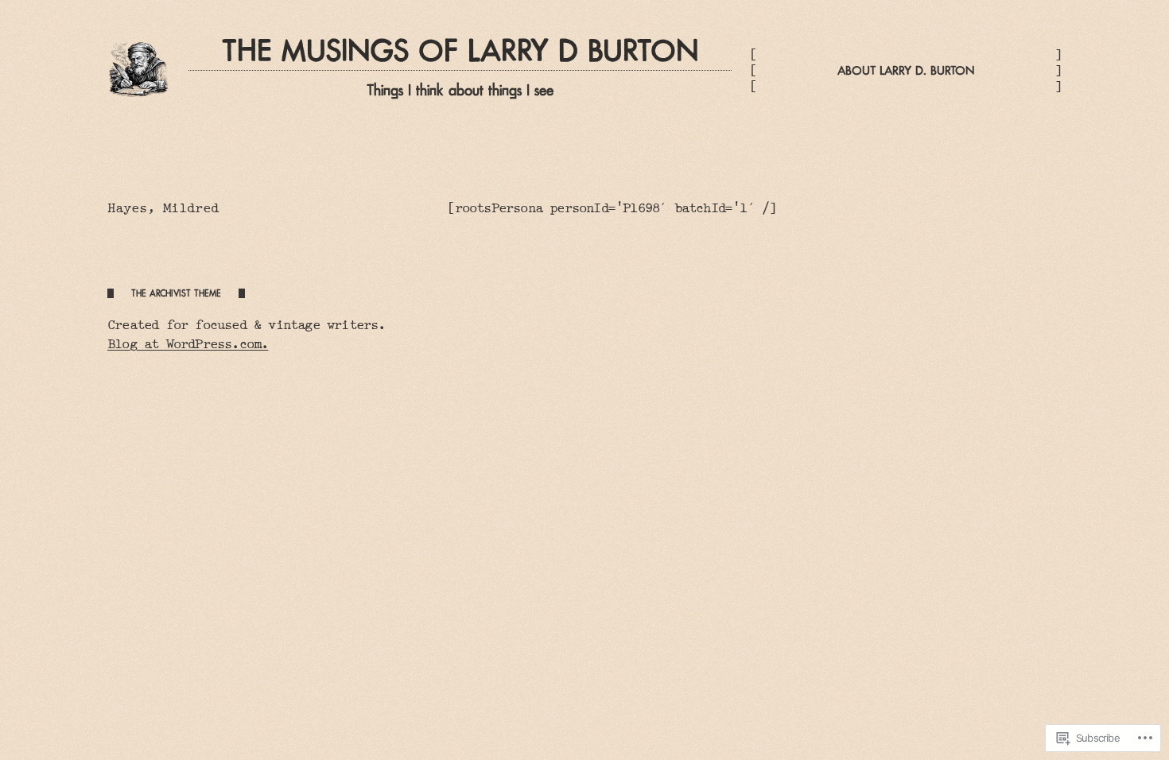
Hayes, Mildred (163, 207)
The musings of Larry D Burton (460, 51)
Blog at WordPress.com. (187, 343)
